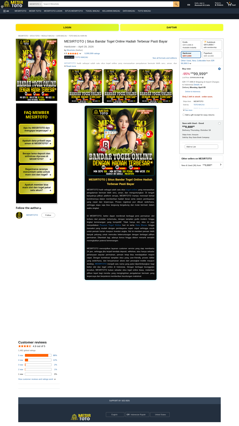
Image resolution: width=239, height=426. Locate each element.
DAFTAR (172, 27)
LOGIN (67, 27)
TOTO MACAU (144, 11)
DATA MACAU (129, 11)
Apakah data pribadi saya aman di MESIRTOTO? (36, 142)
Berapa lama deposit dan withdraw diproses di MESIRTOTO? (36, 156)
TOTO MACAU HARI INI (78, 36)
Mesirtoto (71, 50)
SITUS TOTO (35, 36)
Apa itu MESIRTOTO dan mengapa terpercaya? (36, 129)
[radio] (191, 45)
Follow (48, 215)
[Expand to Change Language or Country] (122, 415)
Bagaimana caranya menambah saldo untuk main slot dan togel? (36, 172)
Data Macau (141, 225)
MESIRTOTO (20, 11)
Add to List (191, 147)
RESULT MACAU (47, 36)
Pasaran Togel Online (110, 225)
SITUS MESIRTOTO (74, 11)
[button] (6, 11)
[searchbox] (107, 4)
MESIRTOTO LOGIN (53, 11)
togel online (131, 190)
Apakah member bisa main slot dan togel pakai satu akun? (36, 187)
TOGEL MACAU (93, 11)
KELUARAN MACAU (111, 11)
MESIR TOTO (35, 11)
